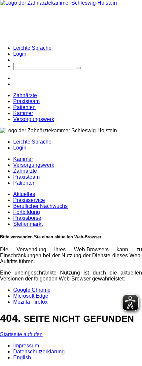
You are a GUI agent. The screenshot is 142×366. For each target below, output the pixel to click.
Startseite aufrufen (21, 334)
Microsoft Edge (30, 296)
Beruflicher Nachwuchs (40, 206)
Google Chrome (32, 290)
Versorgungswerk (33, 119)
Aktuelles (24, 194)
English (22, 357)
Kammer (23, 113)
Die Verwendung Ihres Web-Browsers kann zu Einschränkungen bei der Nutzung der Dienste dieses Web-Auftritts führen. (71, 255)
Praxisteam (26, 101)
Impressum (26, 345)
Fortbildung (26, 212)
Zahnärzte (25, 95)
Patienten (24, 107)
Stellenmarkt (28, 224)
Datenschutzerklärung (39, 351)
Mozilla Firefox (30, 302)
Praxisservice (29, 200)
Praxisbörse (27, 218)
